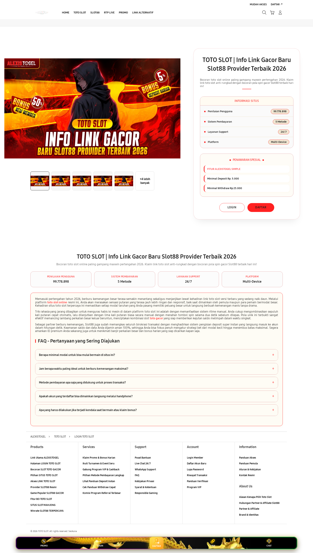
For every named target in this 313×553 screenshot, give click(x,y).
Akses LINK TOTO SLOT (42, 481)
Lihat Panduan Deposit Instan (99, 481)
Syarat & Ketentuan (145, 487)
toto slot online (57, 302)
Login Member (195, 457)
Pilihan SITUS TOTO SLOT (44, 475)
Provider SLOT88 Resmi (43, 487)
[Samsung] (41, 12)
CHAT (269, 545)
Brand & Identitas (248, 514)
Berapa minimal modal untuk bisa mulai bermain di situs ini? (156, 355)
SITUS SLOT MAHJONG (42, 505)
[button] (272, 12)
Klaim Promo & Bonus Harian (99, 457)
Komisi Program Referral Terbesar (102, 493)
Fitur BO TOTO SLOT (41, 499)
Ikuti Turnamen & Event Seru (98, 463)
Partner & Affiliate (249, 508)
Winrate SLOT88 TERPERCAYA (47, 510)
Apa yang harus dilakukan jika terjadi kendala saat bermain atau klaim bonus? (156, 410)
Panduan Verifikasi (197, 481)
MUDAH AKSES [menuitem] (258, 4)
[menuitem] (65, 13)
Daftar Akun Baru (196, 463)
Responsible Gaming (146, 493)
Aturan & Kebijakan (250, 469)
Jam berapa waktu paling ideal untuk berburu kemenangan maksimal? (156, 368)
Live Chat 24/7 (143, 463)
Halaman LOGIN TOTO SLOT (45, 463)
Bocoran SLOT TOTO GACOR (45, 469)
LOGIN (232, 207)
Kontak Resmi (247, 475)
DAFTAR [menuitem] (275, 4)
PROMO (44, 545)
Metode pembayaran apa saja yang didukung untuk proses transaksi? (156, 382)
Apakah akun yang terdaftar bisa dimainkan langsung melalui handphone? (156, 396)
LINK (212, 545)
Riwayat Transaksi (197, 475)
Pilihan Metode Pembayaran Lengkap (103, 475)
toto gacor (156, 318)
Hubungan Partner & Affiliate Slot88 (259, 503)
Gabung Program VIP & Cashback (101, 469)
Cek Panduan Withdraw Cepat (99, 487)
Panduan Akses (247, 457)
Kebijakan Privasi (144, 481)
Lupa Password (195, 469)
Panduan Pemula (248, 463)
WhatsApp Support (145, 469)
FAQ (137, 475)
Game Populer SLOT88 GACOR (47, 493)
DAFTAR (260, 207)
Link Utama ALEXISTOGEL (44, 457)
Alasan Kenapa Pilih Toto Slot (255, 497)
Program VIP (194, 487)
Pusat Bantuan (143, 457)
